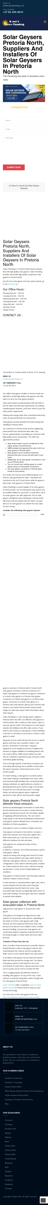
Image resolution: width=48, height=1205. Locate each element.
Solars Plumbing (9, 985)
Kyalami (8, 1133)
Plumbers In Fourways (13, 1082)
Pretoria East (10, 1146)
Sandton (8, 1171)
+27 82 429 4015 (13, 12)
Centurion (9, 1120)
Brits (7, 1167)
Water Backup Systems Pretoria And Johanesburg (24, 1091)
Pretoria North (10, 1150)
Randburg (9, 1180)
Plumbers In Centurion (13, 1078)
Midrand (8, 1137)
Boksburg (8, 1163)
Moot (7, 1141)
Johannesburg (10, 1158)
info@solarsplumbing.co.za (13, 5)
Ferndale (8, 1188)
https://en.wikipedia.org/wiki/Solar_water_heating (21, 997)
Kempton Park (10, 1129)
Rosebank (9, 1184)
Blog (6, 1104)
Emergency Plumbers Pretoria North (19, 1099)
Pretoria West (10, 1154)
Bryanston (9, 1176)
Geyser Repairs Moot (13, 1087)
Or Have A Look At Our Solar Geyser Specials (24, 187)
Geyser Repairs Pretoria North (16, 1095)
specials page (13, 284)
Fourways (8, 1124)
